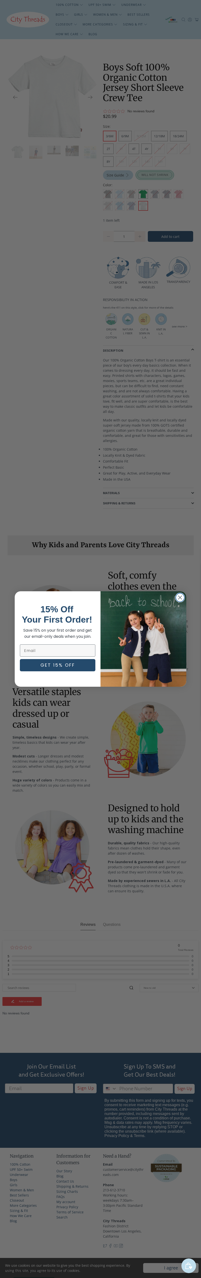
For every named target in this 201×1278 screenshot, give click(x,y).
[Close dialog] (180, 597)
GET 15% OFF (57, 665)
